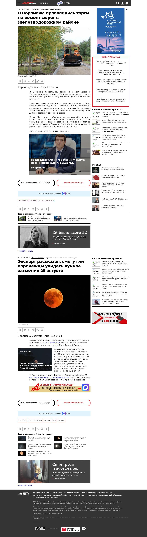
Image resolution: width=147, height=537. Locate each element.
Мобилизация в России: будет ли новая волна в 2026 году (114, 176)
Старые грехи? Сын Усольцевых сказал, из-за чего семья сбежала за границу (115, 263)
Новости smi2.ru (25, 251)
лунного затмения (51, 343)
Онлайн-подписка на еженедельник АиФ (97, 493)
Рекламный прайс (59, 495)
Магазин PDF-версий (71, 493)
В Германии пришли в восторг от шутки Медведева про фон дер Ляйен (115, 199)
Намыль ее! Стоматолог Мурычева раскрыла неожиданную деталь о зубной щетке (114, 294)
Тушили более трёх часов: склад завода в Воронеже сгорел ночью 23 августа (110, 63)
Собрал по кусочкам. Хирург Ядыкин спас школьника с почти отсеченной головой (115, 114)
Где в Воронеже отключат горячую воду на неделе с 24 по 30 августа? (111, 100)
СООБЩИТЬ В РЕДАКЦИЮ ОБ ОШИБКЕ (45, 497)
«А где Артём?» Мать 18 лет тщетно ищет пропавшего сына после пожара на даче (114, 129)
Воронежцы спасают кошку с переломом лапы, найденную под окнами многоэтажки (110, 72)
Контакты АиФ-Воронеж (42, 495)
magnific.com (23, 324)
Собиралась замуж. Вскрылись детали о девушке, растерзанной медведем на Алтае (114, 137)
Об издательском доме (41, 493)
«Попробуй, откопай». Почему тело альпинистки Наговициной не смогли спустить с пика (115, 301)
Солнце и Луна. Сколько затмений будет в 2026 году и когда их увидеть (40, 446)
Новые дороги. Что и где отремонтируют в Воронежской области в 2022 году (58, 161)
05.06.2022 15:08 (23, 9)
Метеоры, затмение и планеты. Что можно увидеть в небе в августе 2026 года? (75, 439)
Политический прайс (76, 495)
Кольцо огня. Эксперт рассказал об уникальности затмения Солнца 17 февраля (75, 446)
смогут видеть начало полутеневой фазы (49, 377)
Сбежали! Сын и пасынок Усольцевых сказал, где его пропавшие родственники (115, 144)
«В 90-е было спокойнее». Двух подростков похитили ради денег (114, 121)
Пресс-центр (57, 493)
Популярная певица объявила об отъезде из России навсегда (113, 168)
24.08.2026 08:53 (24, 258)
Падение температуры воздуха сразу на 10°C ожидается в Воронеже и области (111, 82)
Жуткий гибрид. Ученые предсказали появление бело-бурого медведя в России (115, 278)
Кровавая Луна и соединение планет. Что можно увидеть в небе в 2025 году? (40, 453)
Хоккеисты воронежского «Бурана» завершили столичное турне (111, 91)
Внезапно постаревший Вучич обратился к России (112, 206)
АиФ (34, 76)
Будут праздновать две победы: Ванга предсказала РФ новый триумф (113, 184)
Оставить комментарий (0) (73, 183)
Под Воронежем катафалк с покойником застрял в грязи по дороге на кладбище (39, 218)
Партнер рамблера (53, 528)
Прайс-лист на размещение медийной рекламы (104, 495)
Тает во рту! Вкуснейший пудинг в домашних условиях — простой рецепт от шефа (114, 152)
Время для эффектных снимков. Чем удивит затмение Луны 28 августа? (39, 439)
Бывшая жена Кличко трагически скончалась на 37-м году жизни (113, 191)
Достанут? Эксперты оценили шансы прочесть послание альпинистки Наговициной (115, 271)
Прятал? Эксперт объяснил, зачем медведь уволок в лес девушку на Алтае (114, 286)
